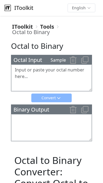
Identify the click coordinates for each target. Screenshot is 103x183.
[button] (81, 8)
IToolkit (23, 7)
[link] (22, 26)
